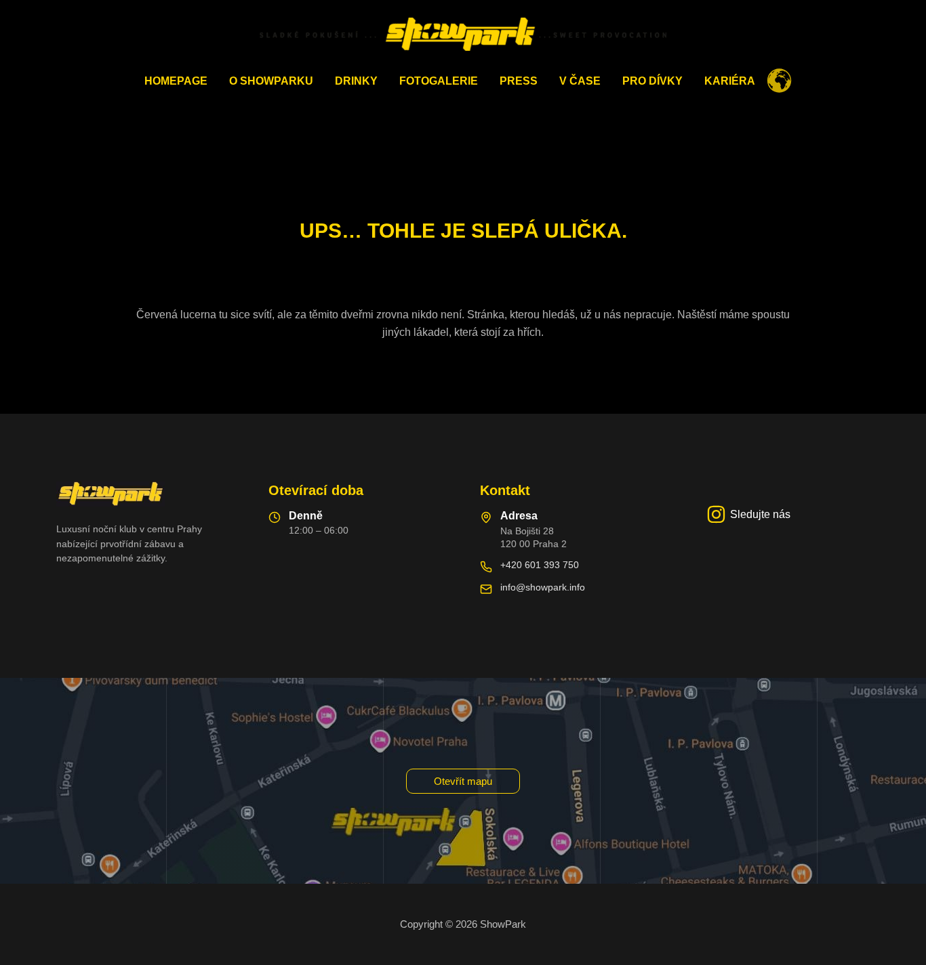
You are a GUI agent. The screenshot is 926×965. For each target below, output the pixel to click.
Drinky (356, 81)
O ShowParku (271, 81)
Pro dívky (652, 81)
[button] (463, 781)
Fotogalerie (438, 81)
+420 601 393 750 (539, 564)
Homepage (175, 81)
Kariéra (729, 81)
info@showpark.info (542, 587)
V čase (580, 81)
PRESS (519, 81)
